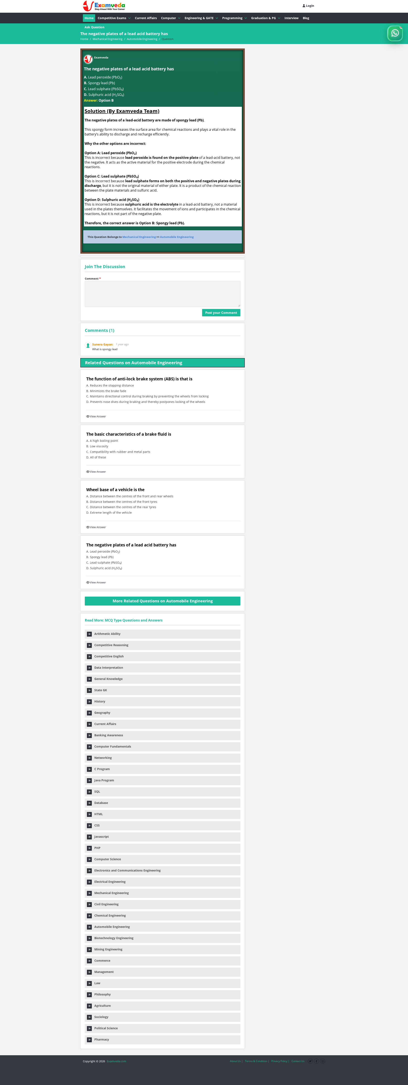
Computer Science (106, 859)
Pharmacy (100, 1039)
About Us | (236, 1061)
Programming (232, 18)
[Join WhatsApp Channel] (395, 33)
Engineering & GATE (199, 18)
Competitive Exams (112, 18)
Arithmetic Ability (106, 634)
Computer (168, 18)
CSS (96, 825)
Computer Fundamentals (111, 746)
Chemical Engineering (109, 915)
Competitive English (108, 656)
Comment (93, 278)
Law (96, 983)
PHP (96, 848)
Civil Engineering (105, 904)
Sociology (100, 1017)
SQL (96, 791)
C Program (101, 769)
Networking (102, 758)
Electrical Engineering (109, 882)
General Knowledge (107, 679)
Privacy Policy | (280, 1061)
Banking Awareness (107, 735)
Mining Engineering (107, 949)
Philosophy (101, 994)
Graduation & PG (263, 18)
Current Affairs (146, 18)
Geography (101, 713)
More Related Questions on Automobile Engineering (163, 600)
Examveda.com (116, 1061)
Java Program (103, 780)
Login (309, 6)
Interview (292, 18)
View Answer (98, 416)
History (98, 701)
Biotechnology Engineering (112, 938)
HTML (97, 814)
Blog (306, 18)
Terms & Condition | (257, 1061)
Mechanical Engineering (139, 237)
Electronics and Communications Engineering (126, 870)
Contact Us (298, 1061)
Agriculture (101, 1006)
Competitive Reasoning (110, 645)
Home (89, 18)
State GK (99, 690)
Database (100, 803)
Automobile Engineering (177, 237)
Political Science (105, 1028)
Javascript (100, 837)
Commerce (101, 960)
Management (103, 972)
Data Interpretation (107, 668)
